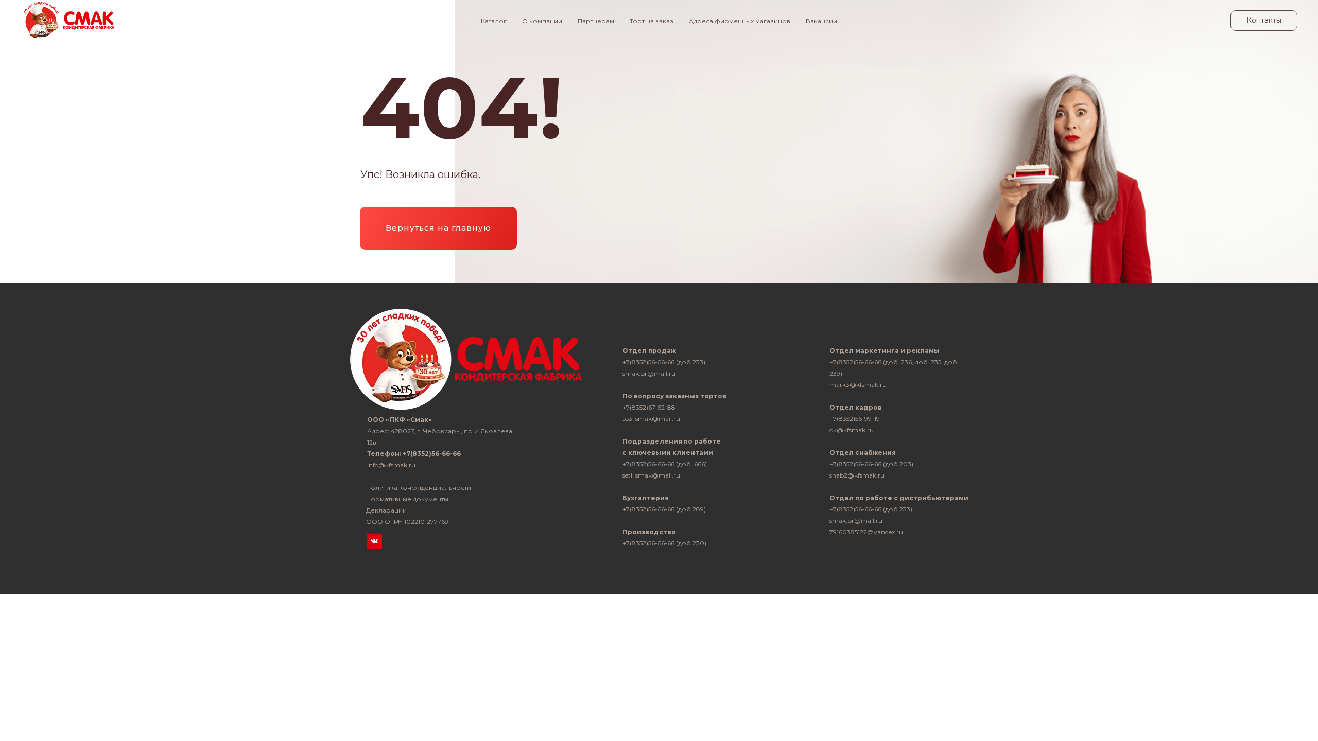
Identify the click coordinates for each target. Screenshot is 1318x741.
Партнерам (596, 21)
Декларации (386, 510)
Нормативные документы (407, 499)
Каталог (494, 21)
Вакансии (821, 21)
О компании (542, 21)
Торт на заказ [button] (651, 21)
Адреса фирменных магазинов (739, 21)
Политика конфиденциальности (418, 487)
